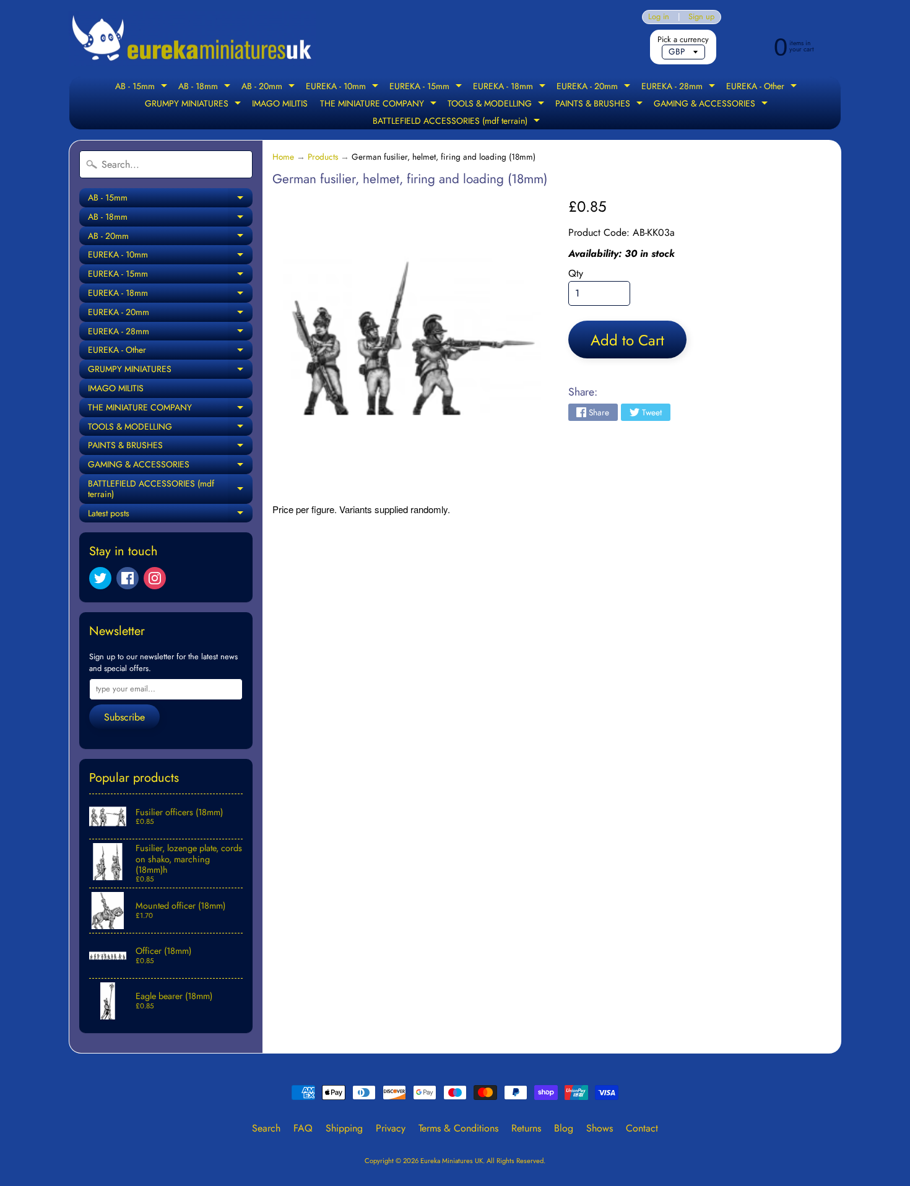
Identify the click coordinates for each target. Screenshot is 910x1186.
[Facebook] (127, 578)
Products (323, 156)
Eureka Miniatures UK (451, 1161)
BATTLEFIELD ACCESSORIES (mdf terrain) (458, 122)
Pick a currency (683, 39)
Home (283, 156)
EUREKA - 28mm (679, 87)
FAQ (303, 1128)
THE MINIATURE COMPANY (380, 104)
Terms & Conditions (458, 1128)
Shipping (344, 1128)
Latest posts (170, 515)
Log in (658, 17)
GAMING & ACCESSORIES (712, 104)
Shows (599, 1128)
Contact (642, 1128)
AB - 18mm (205, 87)
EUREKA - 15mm (427, 87)
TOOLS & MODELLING (497, 104)
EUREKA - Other (763, 87)
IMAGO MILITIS (280, 103)
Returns (526, 1128)
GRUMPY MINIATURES (194, 104)
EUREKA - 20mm (595, 87)
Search (266, 1128)
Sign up (701, 17)
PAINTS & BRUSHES (600, 104)
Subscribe (124, 717)
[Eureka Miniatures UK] (192, 38)
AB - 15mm (142, 87)
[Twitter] (100, 578)
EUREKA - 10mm (343, 87)
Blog (563, 1128)
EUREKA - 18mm (510, 87)
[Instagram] (155, 578)
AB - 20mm (269, 87)
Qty (575, 273)
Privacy (390, 1128)
